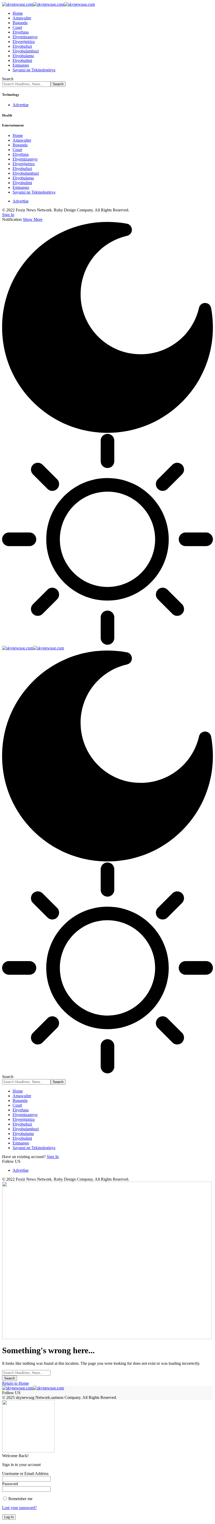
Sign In (53, 1156)
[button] (8, 214)
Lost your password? (19, 1507)
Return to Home (15, 1383)
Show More (32, 219)
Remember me (20, 1498)
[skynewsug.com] (48, 4)
